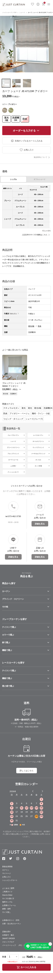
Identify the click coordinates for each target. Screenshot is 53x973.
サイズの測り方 (8, 899)
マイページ (6, 873)
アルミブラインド (13, 453)
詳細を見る (13, 313)
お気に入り (32, 3)
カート (44, 2)
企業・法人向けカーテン (11, 924)
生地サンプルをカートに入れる (29, 141)
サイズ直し (6, 912)
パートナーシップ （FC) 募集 (14, 945)
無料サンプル (7, 902)
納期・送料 (6, 909)
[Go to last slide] (40, 791)
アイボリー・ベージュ (20, 413)
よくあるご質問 (8, 888)
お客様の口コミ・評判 (10, 920)
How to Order (7, 895)
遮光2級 (6, 118)
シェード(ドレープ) (34, 419)
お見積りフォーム (9, 905)
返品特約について (40, 157)
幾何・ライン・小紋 (41, 413)
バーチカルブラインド (38, 453)
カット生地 (38, 466)
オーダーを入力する (24, 130)
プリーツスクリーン (13, 447)
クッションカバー (13, 472)
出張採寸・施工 (8, 935)
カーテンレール (13, 460)
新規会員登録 (7, 867)
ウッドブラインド (38, 447)
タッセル (38, 460)
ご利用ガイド (7, 892)
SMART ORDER (8, 938)
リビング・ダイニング (13, 419)
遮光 (24, 408)
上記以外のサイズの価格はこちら (34, 235)
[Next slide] (42, 791)
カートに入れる (28, 967)
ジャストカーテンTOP (9, 12)
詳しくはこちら (26, 770)
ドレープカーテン (13, 435)
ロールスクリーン (38, 441)
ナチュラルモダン (11, 408)
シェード (22, 12)
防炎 (25, 119)
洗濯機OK (15, 118)
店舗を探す (6, 932)
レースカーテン (38, 435)
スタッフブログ (8, 942)
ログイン (38, 3)
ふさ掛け (13, 466)
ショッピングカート (10, 880)
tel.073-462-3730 (13, 516)
